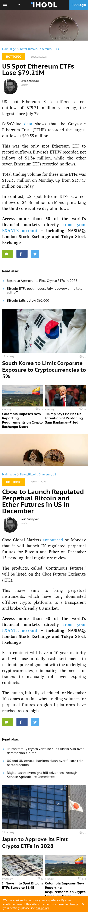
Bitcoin (32, 49)
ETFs (56, 49)
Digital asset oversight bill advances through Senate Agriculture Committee (42, 775)
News (23, 49)
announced (53, 539)
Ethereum (45, 49)
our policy (42, 908)
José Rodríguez (30, 80)
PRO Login (79, 5)
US (54, 474)
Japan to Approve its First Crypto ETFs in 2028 (42, 281)
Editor (24, 84)
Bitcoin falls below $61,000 (28, 300)
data (28, 123)
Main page (9, 49)
